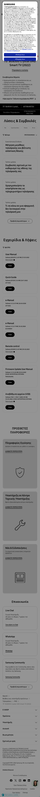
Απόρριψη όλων (20, 59)
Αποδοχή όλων (20, 55)
